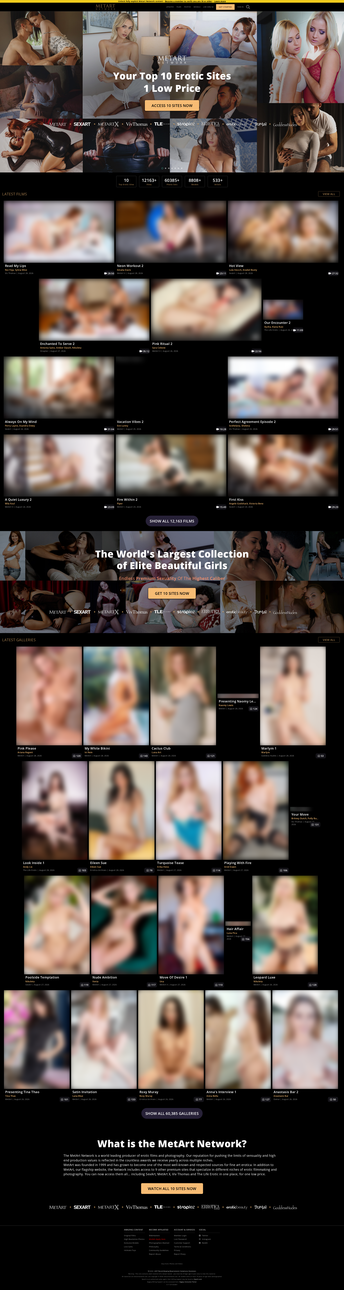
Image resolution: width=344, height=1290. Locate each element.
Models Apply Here (157, 1239)
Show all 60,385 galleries (172, 1113)
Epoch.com (198, 1279)
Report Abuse (155, 1254)
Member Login (180, 1235)
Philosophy (154, 1247)
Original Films (130, 1235)
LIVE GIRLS (207, 7)
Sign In (240, 7)
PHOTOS (187, 7)
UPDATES (170, 7)
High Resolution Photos (134, 1239)
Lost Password (180, 1239)
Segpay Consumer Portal (187, 1282)
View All (329, 194)
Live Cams (128, 1247)
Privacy (177, 1250)
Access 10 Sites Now (172, 105)
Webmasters (154, 1235)
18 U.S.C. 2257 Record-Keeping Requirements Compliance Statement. (172, 1271)
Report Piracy (180, 1254)
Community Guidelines (159, 1250)
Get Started (225, 7)
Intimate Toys (130, 1250)
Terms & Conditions (182, 1247)
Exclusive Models (131, 1243)
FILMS (179, 7)
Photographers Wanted (159, 1243)
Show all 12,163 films (172, 521)
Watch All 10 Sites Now (172, 1188)
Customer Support (182, 1243)
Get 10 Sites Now (172, 593)
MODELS (197, 7)
